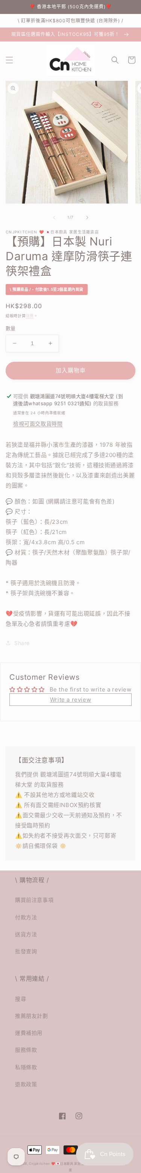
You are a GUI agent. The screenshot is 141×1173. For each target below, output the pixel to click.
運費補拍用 (28, 1032)
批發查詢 (26, 951)
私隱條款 (26, 1067)
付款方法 (26, 917)
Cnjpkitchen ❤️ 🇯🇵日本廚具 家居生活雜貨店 (63, 1163)
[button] (9, 60)
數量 (11, 328)
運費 (30, 315)
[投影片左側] (54, 217)
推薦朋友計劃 (31, 1015)
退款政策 (26, 1084)
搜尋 (20, 999)
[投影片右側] (87, 217)
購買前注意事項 (34, 900)
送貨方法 (26, 934)
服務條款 (26, 1049)
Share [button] (22, 643)
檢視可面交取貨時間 (37, 423)
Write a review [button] (70, 699)
